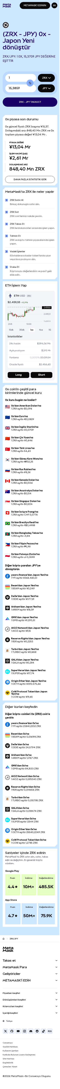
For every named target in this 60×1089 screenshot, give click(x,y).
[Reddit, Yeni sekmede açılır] (37, 1037)
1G (47, 336)
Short (39, 381)
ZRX (42, 78)
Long (18, 381)
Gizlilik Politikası (10, 1053)
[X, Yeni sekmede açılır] (5, 1037)
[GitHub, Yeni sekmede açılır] (12, 1037)
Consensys (7, 1049)
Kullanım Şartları (10, 1057)
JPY (42, 88)
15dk (11, 336)
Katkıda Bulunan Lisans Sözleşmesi (19, 1061)
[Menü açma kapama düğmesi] (52, 5)
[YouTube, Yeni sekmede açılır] (18, 1037)
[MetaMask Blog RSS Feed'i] (50, 1037)
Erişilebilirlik (8, 1069)
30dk (21, 336)
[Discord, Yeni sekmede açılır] (31, 1037)
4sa (39, 336)
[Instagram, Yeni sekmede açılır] (24, 1037)
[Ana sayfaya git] (3, 945)
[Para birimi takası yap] (28, 83)
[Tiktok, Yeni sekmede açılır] (43, 1037)
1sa (30, 336)
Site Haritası (8, 1065)
